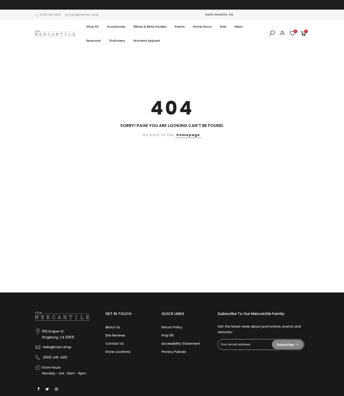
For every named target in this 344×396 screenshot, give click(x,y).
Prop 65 (167, 335)
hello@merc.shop (57, 347)
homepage (188, 135)
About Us (112, 327)
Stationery (117, 40)
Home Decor (202, 26)
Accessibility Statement (180, 343)
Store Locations (118, 351)
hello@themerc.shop (84, 15)
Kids (223, 26)
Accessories (116, 26)
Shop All (92, 26)
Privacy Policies (173, 351)
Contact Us (114, 343)
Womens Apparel (146, 40)
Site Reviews (115, 335)
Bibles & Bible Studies (150, 26)
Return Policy (172, 327)
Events (180, 26)
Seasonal (93, 40)
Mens (238, 26)
